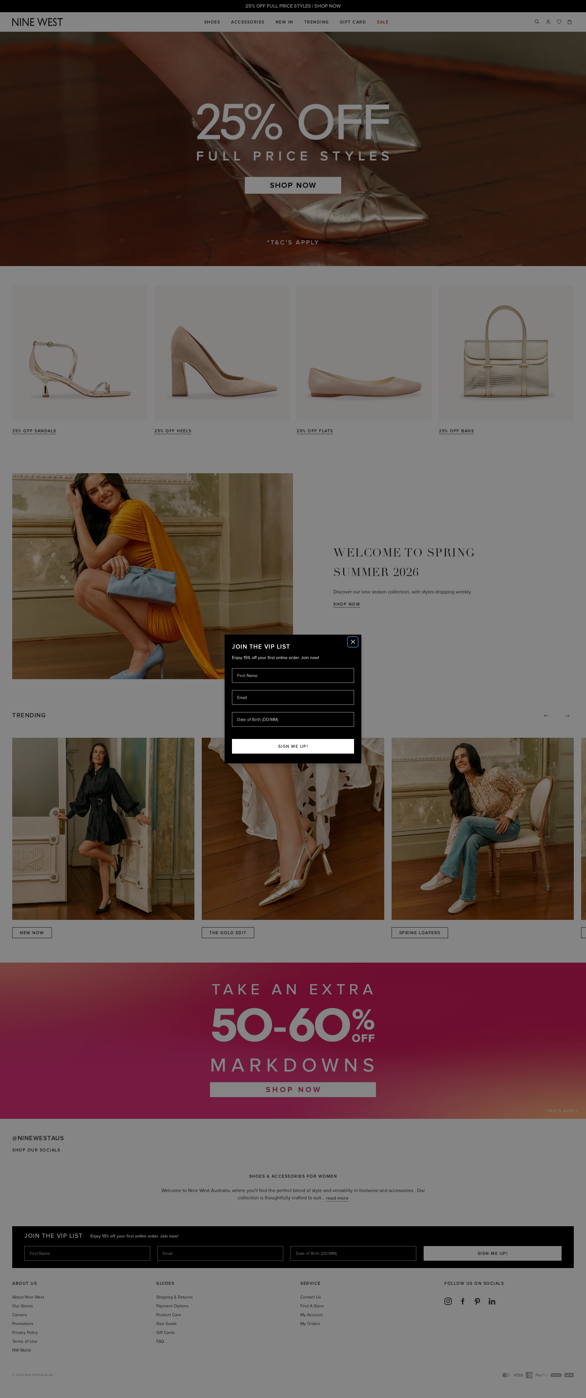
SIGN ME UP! (293, 746)
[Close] (353, 642)
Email (242, 690)
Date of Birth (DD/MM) (255, 712)
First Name (247, 668)
